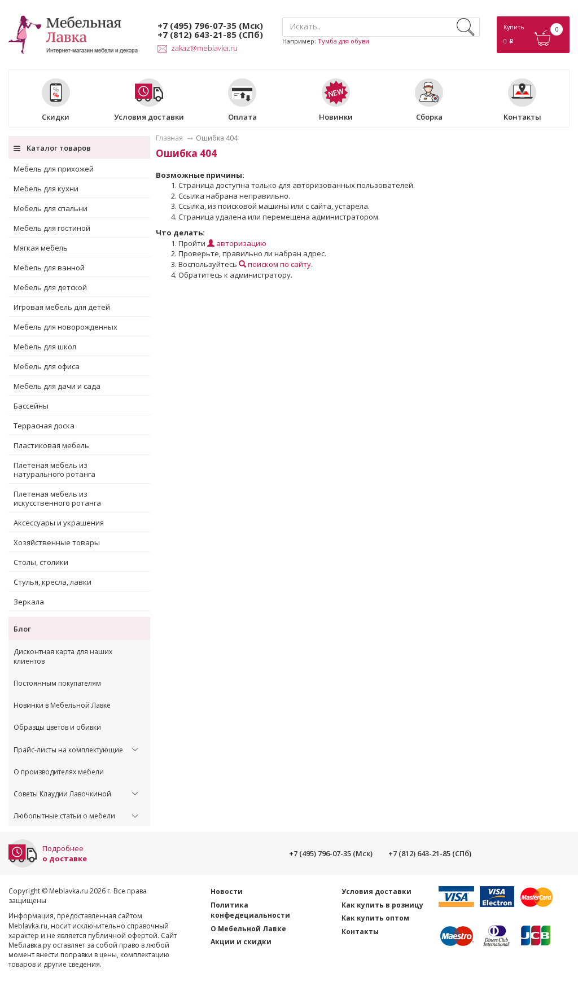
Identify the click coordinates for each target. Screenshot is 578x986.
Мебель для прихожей (54, 169)
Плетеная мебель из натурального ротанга (54, 469)
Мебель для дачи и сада (57, 386)
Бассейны (31, 406)
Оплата (242, 116)
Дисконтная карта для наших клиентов (63, 656)
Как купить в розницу (382, 905)
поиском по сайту (278, 264)
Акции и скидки (241, 941)
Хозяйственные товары (57, 542)
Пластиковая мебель (51, 445)
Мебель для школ (45, 346)
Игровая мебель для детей (62, 307)
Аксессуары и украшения (59, 523)
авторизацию (240, 243)
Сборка (429, 116)
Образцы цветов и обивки (57, 727)
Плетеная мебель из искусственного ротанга (57, 498)
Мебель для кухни (46, 188)
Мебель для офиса (47, 366)
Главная (169, 138)
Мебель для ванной (49, 267)
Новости (227, 891)
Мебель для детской (50, 287)
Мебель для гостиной (52, 228)
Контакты (522, 116)
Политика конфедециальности (250, 910)
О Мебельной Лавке (248, 929)
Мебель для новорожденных (65, 327)
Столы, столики (41, 562)
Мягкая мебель (41, 248)
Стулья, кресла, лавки (52, 582)
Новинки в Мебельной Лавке (62, 705)
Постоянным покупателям (57, 683)
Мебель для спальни (50, 208)
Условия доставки (149, 116)
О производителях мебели (59, 772)
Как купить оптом (375, 918)
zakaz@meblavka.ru (204, 47)
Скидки (55, 116)
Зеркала (29, 602)
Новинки (336, 116)
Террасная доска (44, 425)
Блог (22, 629)
